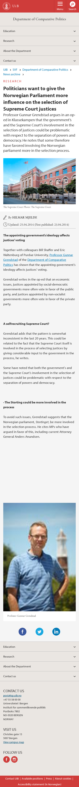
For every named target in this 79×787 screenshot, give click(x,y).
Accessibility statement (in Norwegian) (39, 784)
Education (9, 31)
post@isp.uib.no (12, 695)
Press (49, 778)
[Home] (6, 6)
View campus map (13, 742)
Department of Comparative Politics (39, 19)
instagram (15, 759)
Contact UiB (12, 778)
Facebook (23, 632)
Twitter (39, 632)
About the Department (17, 51)
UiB (5, 69)
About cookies (63, 778)
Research (8, 41)
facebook (7, 759)
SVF (15, 69)
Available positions (32, 778)
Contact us (9, 60)
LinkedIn (56, 632)
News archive (11, 74)
